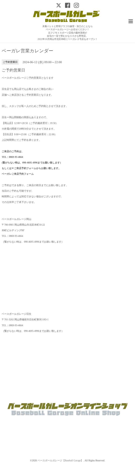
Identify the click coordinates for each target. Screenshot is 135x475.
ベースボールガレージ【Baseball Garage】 (60, 460)
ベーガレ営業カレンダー (27, 51)
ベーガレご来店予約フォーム (18, 174)
